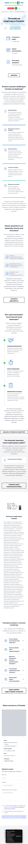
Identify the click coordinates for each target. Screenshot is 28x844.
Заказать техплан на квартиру (14, 432)
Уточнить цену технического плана (14, 485)
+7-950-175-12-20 (8, 761)
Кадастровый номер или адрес (9, 789)
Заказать (14, 75)
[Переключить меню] (19, 8)
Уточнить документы (14, 300)
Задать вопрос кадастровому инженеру (14, 691)
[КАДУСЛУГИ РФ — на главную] (14, 2)
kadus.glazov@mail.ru (9, 755)
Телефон (4, 782)
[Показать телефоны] (16, 8)
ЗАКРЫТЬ (18, 836)
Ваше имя (4, 774)
